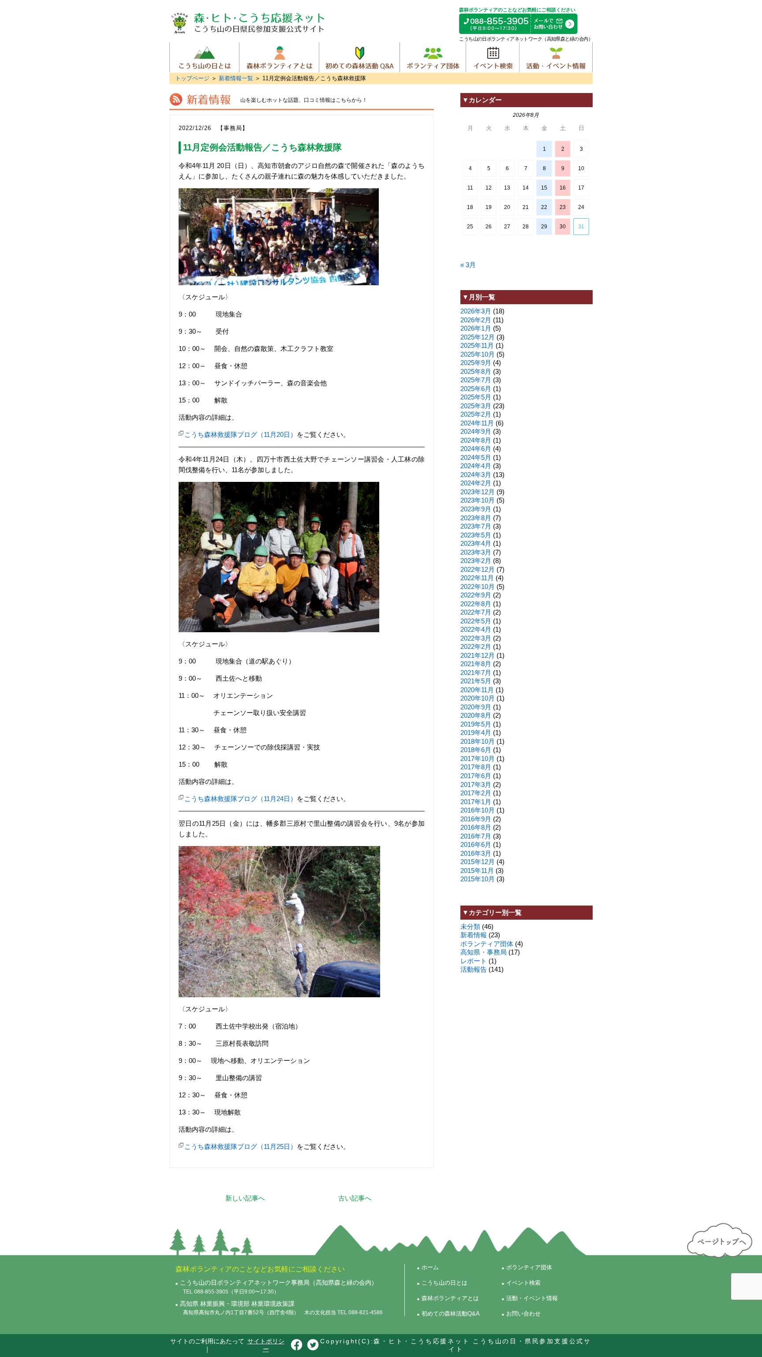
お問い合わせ (523, 1313)
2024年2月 (475, 483)
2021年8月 (475, 663)
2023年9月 (475, 509)
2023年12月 (477, 492)
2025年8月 (475, 371)
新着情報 (473, 935)
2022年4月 (475, 629)
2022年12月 (477, 569)
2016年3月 (475, 853)
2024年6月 (475, 448)
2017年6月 (475, 775)
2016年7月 (475, 836)
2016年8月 (475, 827)
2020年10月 (477, 698)
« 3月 (468, 264)
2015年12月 (477, 861)
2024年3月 (475, 474)
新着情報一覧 (236, 78)
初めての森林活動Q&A (359, 57)
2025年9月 (475, 362)
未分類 (470, 926)
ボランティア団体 (433, 57)
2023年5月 (475, 535)
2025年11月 (477, 345)
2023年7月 (475, 526)
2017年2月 (475, 793)
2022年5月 (475, 621)
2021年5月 (475, 681)
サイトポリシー (265, 1345)
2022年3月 (475, 638)
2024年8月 (475, 440)
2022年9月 (475, 595)
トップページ (192, 78)
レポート (473, 961)
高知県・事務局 (483, 952)
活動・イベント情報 (556, 57)
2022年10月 (477, 586)
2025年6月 (475, 388)
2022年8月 (475, 604)
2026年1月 (475, 328)
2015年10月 (477, 879)
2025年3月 (475, 406)
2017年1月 (475, 801)
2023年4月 (475, 543)
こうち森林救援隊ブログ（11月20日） (240, 434)
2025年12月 (477, 337)
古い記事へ (354, 1198)
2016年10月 (477, 810)
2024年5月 (475, 457)
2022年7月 (475, 612)
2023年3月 (475, 552)
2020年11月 (477, 689)
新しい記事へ (245, 1198)
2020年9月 (475, 707)
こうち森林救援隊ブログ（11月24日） (240, 798)
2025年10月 (477, 354)
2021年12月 (477, 655)
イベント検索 (492, 57)
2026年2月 (475, 320)
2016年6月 (475, 844)
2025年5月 (475, 397)
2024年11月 (477, 423)
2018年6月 (475, 749)
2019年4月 (475, 732)
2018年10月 (477, 741)
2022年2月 (475, 646)
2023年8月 (475, 518)
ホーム (430, 1267)
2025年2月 (475, 414)
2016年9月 (475, 819)
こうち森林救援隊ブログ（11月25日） (240, 1146)
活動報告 (473, 969)
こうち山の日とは (204, 57)
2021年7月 (475, 672)
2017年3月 (475, 784)
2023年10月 (477, 500)
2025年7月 (475, 380)
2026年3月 (475, 311)
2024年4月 (475, 466)
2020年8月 (475, 715)
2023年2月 (475, 560)
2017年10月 (477, 758)
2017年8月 (475, 767)
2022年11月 (477, 578)
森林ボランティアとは (279, 57)
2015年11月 (477, 870)
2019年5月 (475, 724)
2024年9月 (475, 431)
